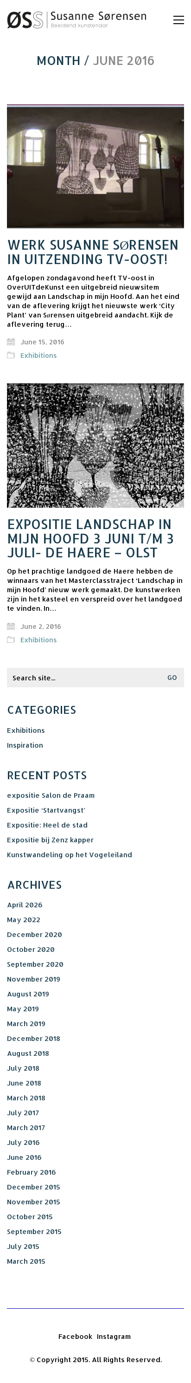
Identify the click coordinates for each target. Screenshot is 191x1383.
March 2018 (26, 1097)
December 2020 (34, 934)
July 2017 (23, 1112)
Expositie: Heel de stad (47, 825)
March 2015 (26, 1261)
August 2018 (28, 1053)
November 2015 (33, 1201)
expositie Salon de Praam (51, 795)
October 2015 (30, 1216)
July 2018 (23, 1068)
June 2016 (24, 1157)
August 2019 (28, 993)
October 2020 (31, 949)
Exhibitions (38, 355)
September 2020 (35, 964)
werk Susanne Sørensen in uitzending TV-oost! (92, 252)
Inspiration (25, 745)
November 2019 (33, 979)
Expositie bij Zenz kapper (50, 839)
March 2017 (26, 1127)
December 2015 (33, 1187)
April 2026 (25, 904)
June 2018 (24, 1083)
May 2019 (23, 1008)
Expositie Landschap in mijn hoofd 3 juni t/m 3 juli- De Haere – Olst (90, 538)
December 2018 (33, 1038)
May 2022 (23, 919)
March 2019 (26, 1023)
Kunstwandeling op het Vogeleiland (69, 854)
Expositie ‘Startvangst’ (46, 810)
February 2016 (31, 1172)
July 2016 (23, 1142)
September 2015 (34, 1231)
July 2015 (23, 1246)
